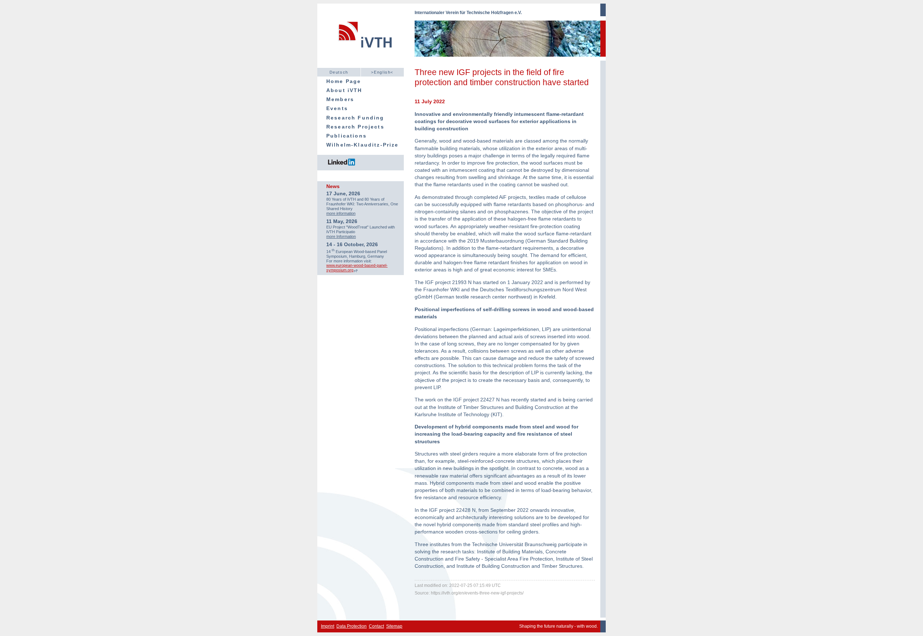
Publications (346, 136)
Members (340, 99)
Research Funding (355, 118)
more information (340, 213)
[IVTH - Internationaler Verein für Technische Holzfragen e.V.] (366, 39)
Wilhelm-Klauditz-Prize (362, 145)
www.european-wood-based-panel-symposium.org (357, 267)
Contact (376, 626)
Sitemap (394, 626)
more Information (341, 236)
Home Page (343, 81)
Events (337, 108)
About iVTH (344, 90)
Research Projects (355, 127)
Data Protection (351, 626)
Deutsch (339, 72)
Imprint (327, 626)
